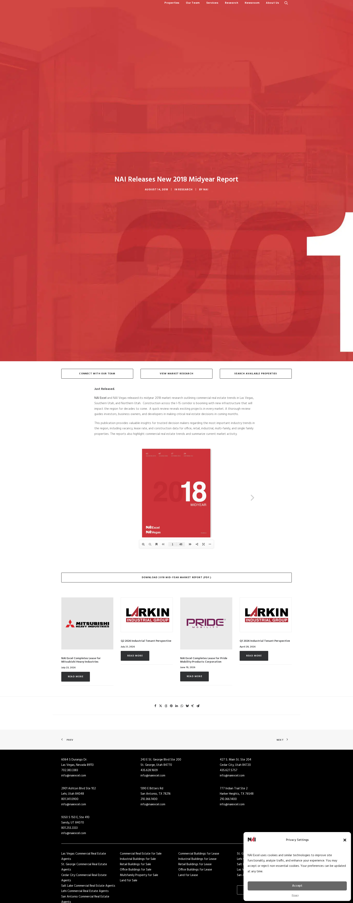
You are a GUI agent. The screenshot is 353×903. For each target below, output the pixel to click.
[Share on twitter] (160, 705)
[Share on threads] (165, 705)
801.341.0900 (69, 799)
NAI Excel (100, 398)
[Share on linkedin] (176, 705)
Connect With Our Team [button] (97, 374)
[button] (345, 840)
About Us (272, 2)
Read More (75, 677)
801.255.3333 (69, 828)
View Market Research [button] (176, 374)
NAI (205, 189)
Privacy (295, 895)
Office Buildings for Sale (135, 869)
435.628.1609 (149, 770)
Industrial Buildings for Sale (138, 859)
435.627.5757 (228, 770)
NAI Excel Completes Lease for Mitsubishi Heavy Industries (81, 660)
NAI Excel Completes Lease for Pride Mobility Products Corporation (203, 660)
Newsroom (252, 2)
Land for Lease (188, 875)
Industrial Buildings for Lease (197, 859)
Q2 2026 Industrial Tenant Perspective (146, 641)
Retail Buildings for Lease (195, 864)
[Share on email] (197, 705)
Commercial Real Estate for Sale (141, 853)
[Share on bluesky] (187, 705)
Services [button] (212, 2)
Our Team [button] (193, 2)
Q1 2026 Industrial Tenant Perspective (265, 641)
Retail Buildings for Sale (135, 864)
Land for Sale (128, 880)
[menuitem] (172, 3)
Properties (171, 2)
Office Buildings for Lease (195, 869)
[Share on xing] (192, 705)
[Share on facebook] (155, 705)
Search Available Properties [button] (255, 374)
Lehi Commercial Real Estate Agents (85, 891)
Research (231, 2)
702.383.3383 (69, 770)
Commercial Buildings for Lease (198, 853)
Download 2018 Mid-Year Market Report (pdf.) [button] (176, 577)
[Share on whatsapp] (181, 705)
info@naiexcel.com (73, 775)
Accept (297, 885)
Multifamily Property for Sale (139, 875)
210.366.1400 (149, 799)
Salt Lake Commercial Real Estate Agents (88, 885)
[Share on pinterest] (171, 705)
